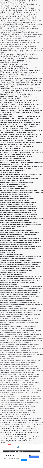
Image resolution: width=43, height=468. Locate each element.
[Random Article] (25, 450)
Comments (37, 460)
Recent (34, 460)
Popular (30, 460)
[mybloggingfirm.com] (21, 447)
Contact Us (16, 451)
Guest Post (19, 451)
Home (10, 451)
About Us (13, 451)
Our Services (23, 451)
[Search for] (33, 450)
